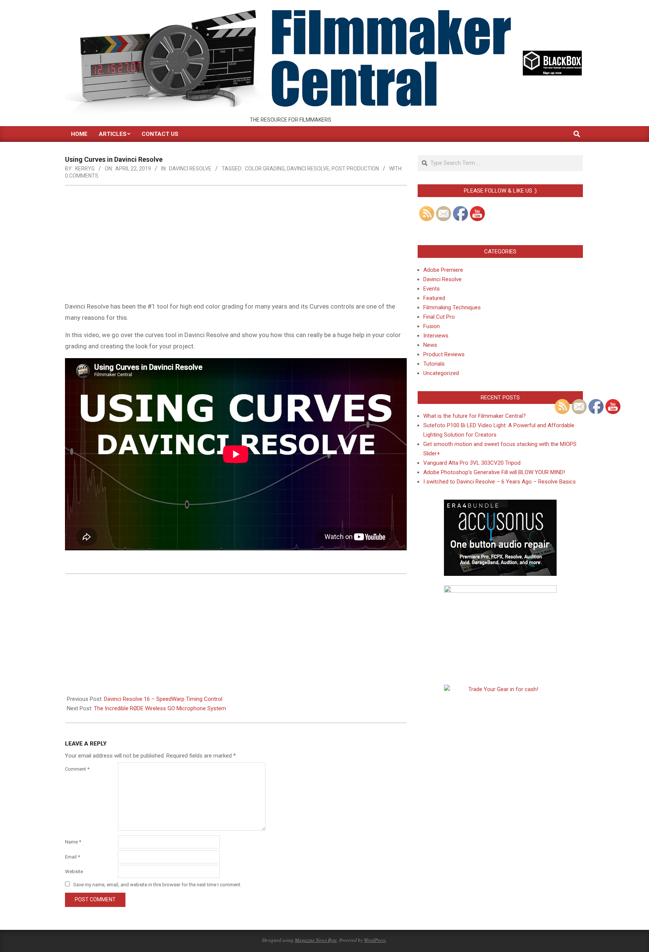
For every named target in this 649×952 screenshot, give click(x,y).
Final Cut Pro (439, 316)
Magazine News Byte (316, 940)
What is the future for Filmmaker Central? (474, 416)
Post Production (355, 169)
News (430, 345)
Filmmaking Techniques (452, 307)
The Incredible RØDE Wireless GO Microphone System (160, 708)
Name (73, 842)
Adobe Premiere (443, 270)
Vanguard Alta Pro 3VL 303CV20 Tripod (472, 462)
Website (74, 871)
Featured (434, 298)
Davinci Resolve (190, 169)
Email (72, 857)
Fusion (431, 326)
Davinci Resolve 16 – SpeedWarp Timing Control (163, 699)
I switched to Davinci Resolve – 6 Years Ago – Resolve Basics (499, 481)
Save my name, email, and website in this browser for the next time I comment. (157, 884)
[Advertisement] (236, 245)
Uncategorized (441, 373)
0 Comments (81, 176)
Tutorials (434, 363)
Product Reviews (444, 354)
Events (431, 288)
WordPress (375, 940)
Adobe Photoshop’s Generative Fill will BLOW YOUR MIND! (494, 472)
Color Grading (265, 169)
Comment (77, 769)
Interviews (435, 335)
